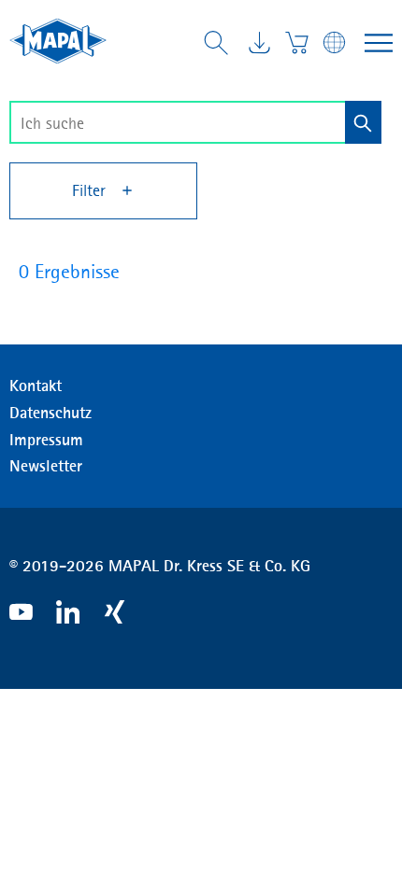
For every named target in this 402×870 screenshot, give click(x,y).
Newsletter (45, 466)
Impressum (46, 439)
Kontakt (35, 385)
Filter (91, 190)
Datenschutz (50, 412)
